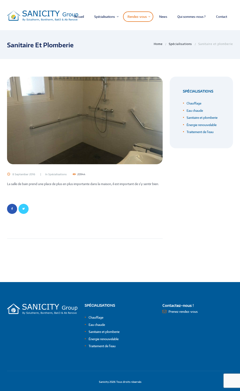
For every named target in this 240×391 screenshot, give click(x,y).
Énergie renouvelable (202, 125)
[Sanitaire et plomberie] (85, 120)
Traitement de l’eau (200, 132)
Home (158, 44)
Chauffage (194, 103)
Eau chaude (195, 110)
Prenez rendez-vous (183, 311)
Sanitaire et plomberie (202, 117)
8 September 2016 (23, 174)
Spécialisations (180, 44)
